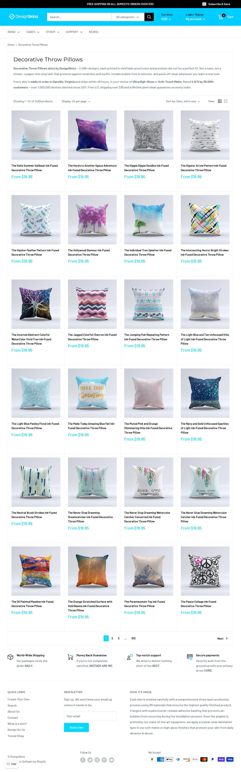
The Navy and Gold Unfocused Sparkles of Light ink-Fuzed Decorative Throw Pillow (205, 428)
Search (12, 705)
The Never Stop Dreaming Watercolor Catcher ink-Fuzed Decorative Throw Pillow (204, 517)
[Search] (149, 17)
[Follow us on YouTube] (111, 759)
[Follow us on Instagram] (97, 759)
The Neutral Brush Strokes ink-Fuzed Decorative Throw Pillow (34, 515)
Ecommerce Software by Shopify (27, 761)
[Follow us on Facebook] (82, 759)
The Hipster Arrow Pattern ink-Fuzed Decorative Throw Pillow (203, 168)
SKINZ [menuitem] (12, 31)
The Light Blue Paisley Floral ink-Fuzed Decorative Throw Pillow (35, 426)
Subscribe (76, 727)
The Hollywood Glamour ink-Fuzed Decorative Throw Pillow (89, 252)
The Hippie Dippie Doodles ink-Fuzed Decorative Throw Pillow (146, 168)
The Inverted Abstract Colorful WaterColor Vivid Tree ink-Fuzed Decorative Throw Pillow (31, 339)
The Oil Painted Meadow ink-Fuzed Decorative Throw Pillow (32, 604)
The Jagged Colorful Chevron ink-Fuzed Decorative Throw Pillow (92, 337)
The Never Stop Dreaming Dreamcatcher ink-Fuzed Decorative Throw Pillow (90, 517)
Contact (13, 717)
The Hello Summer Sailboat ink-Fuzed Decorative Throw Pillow (34, 168)
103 (133, 638)
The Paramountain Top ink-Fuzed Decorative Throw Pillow (144, 604)
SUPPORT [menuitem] (72, 31)
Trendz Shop (16, 736)
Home (11, 44)
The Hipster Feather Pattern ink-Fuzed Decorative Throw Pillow (35, 252)
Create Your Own (19, 699)
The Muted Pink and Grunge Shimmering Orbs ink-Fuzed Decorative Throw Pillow (148, 428)
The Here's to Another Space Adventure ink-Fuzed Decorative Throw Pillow (92, 168)
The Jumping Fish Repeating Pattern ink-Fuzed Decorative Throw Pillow (146, 337)
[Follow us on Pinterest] (104, 759)
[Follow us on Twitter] (90, 759)
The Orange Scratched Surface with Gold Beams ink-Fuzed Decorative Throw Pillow (90, 606)
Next (220, 638)
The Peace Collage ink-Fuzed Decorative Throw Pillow (198, 604)
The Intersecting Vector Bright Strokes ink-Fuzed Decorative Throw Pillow (205, 252)
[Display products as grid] (219, 101)
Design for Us (16, 729)
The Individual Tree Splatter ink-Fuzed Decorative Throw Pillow (147, 252)
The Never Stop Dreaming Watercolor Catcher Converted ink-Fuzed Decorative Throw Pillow (147, 517)
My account (194, 19)
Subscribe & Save (219, 4)
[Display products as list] (226, 101)
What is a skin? (17, 723)
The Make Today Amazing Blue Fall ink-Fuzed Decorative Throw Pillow (91, 426)
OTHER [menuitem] (50, 31)
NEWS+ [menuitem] (94, 31)
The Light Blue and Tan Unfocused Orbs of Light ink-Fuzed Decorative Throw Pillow (205, 339)
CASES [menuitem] (30, 31)
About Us (14, 711)
